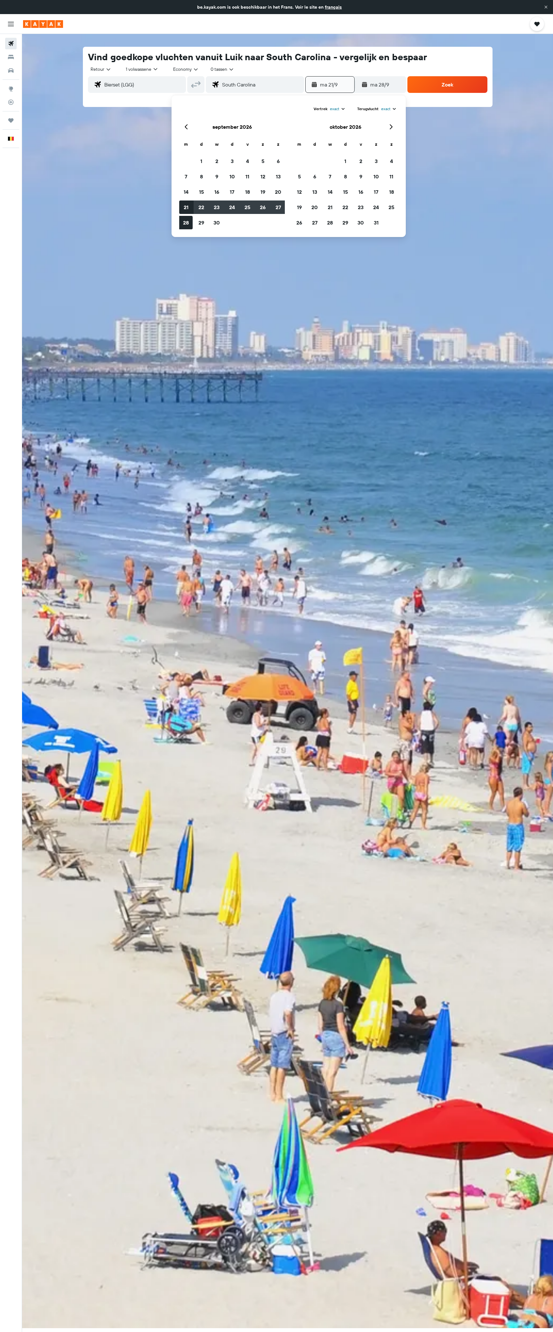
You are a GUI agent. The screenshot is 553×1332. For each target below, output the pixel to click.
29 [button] (201, 222)
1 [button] (201, 161)
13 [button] (278, 176)
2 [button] (216, 161)
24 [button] (232, 207)
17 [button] (232, 192)
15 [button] (201, 192)
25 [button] (247, 207)
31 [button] (376, 222)
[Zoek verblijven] (11, 57)
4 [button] (247, 161)
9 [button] (216, 176)
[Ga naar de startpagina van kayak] (43, 24)
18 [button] (247, 192)
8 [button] (201, 176)
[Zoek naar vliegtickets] (11, 43)
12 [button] (262, 176)
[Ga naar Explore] (11, 88)
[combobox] (101, 69)
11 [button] (247, 176)
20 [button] (278, 192)
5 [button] (262, 161)
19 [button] (262, 192)
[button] (546, 7)
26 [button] (263, 207)
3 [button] (232, 161)
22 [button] (201, 207)
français (333, 7)
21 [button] (186, 207)
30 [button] (216, 222)
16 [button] (216, 192)
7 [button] (186, 176)
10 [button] (232, 176)
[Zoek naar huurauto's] (11, 70)
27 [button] (278, 207)
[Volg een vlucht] (11, 102)
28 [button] (186, 222)
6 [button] (278, 161)
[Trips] (11, 120)
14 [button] (186, 192)
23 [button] (217, 207)
